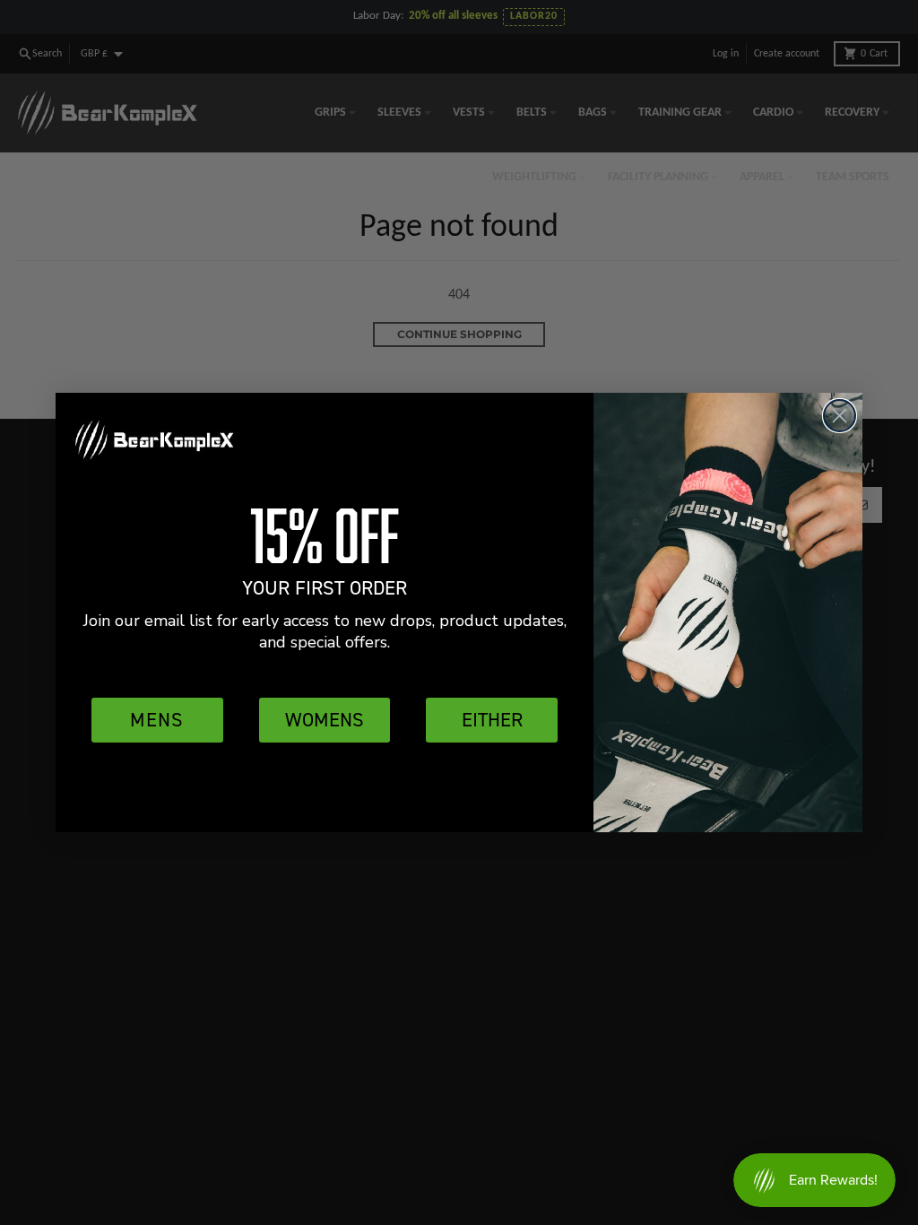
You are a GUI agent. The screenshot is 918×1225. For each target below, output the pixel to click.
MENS (157, 720)
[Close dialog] (839, 415)
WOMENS (324, 720)
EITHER (492, 720)
